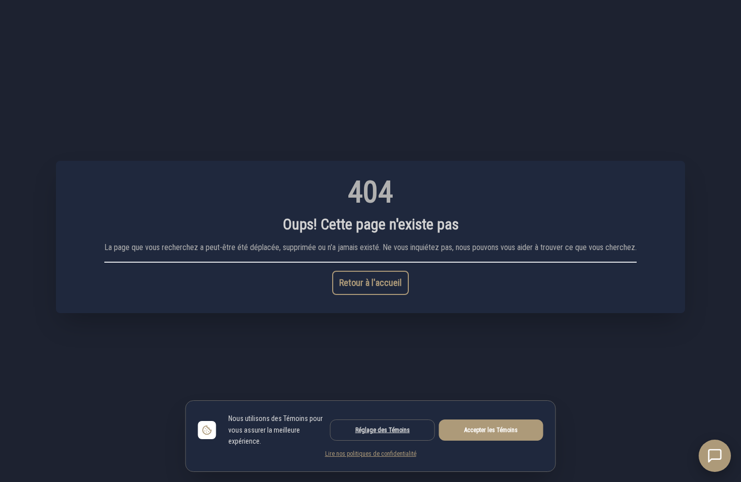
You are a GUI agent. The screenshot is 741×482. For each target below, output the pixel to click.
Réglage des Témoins (382, 430)
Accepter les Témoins (491, 430)
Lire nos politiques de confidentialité (370, 453)
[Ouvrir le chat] (715, 456)
